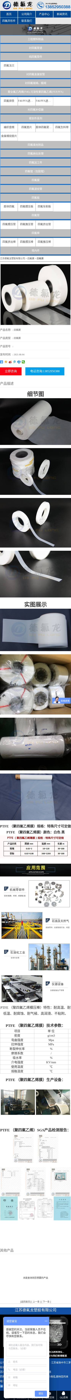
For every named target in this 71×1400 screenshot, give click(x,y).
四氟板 (36, 197)
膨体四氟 (9, 206)
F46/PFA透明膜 (44, 100)
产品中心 (44, 14)
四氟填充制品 (36, 144)
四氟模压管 (9, 224)
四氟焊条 (9, 100)
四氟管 (36, 215)
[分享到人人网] (19, 361)
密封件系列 (35, 118)
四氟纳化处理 (36, 153)
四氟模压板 (26, 206)
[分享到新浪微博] (10, 361)
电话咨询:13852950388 (45, 371)
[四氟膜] (35, 294)
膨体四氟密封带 (44, 127)
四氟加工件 (35, 162)
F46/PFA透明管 (26, 100)
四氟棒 (36, 233)
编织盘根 (9, 127)
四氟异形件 (9, 20)
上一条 (36, 1302)
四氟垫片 (26, 127)
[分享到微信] (23, 361)
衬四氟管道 (35, 48)
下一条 (46, 1302)
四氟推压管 (26, 224)
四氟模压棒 (26, 241)
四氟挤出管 (44, 224)
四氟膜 (36, 180)
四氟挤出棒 (9, 241)
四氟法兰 (9, 65)
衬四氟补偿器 (36, 109)
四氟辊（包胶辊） (35, 171)
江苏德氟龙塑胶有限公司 (12, 258)
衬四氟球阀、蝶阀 (35, 83)
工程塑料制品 (36, 39)
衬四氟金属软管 (35, 74)
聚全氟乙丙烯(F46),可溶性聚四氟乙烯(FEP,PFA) (35, 91)
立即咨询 (11, 371)
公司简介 (26, 14)
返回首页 (25, 1302)
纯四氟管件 (35, 56)
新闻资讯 (62, 14)
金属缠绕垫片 (9, 136)
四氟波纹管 (35, 189)
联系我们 (26, 20)
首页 (9, 14)
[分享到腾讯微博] (14, 361)
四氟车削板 (44, 206)
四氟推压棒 (44, 241)
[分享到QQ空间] (6, 361)
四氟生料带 (62, 127)
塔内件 (36, 250)
